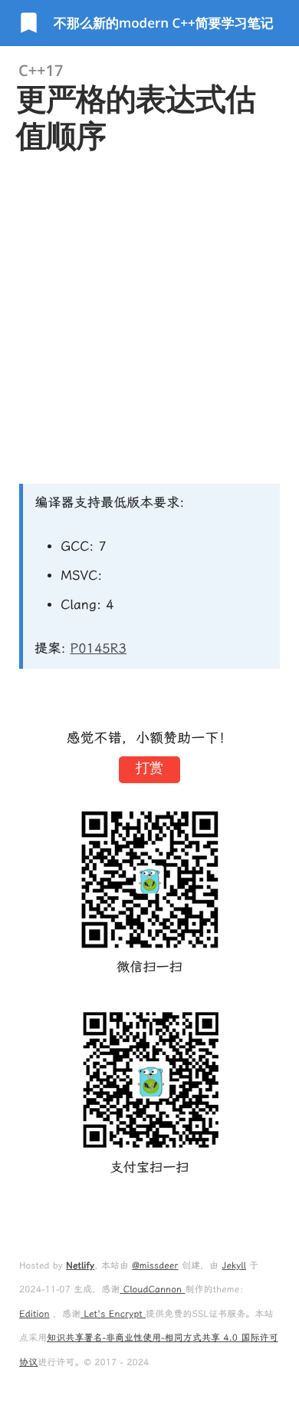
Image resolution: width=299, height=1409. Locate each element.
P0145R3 (99, 649)
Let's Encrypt (113, 1313)
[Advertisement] (149, 318)
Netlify (80, 1265)
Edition (34, 1313)
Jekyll (233, 1265)
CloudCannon (152, 1289)
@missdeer (155, 1265)
